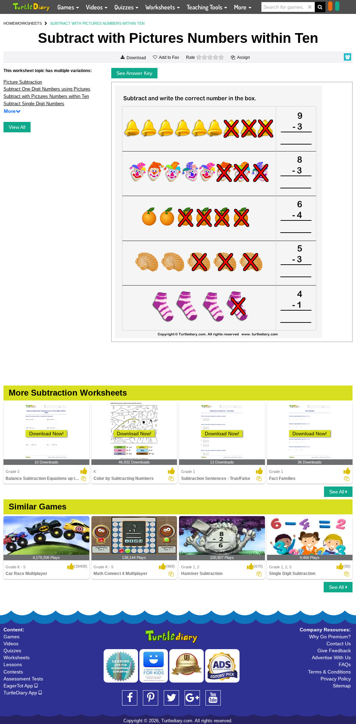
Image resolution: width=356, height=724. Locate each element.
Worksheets (160, 7)
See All (337, 492)
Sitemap (342, 685)
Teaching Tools (205, 7)
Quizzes (124, 7)
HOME (9, 23)
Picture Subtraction (22, 82)
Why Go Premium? (330, 636)
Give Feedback (334, 650)
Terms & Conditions (329, 672)
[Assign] (83, 478)
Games (66, 7)
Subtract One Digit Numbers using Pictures (46, 89)
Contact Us (338, 643)
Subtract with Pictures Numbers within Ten (46, 96)
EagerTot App (18, 685)
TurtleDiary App (21, 692)
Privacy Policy (336, 679)
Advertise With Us (331, 657)
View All (17, 127)
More (241, 7)
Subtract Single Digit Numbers (33, 103)
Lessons (12, 664)
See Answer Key (134, 73)
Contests (13, 672)
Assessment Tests (23, 679)
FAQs (345, 664)
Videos (95, 7)
